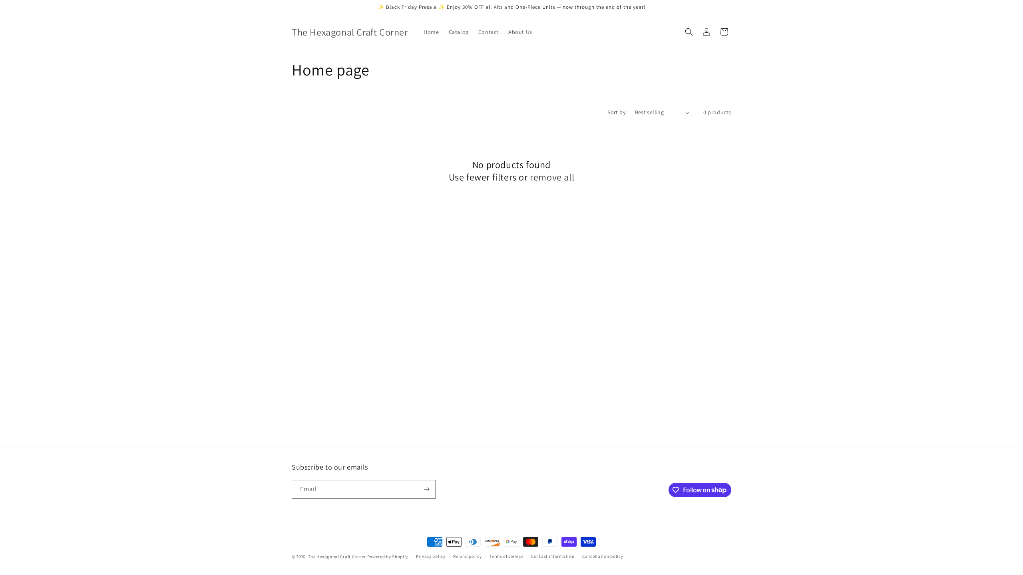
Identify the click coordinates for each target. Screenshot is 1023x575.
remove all (552, 177)
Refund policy (467, 556)
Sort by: (617, 112)
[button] (689, 32)
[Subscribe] (426, 489)
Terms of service (506, 556)
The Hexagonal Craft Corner (337, 556)
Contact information (552, 556)
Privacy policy (431, 556)
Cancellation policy (602, 556)
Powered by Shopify (387, 556)
